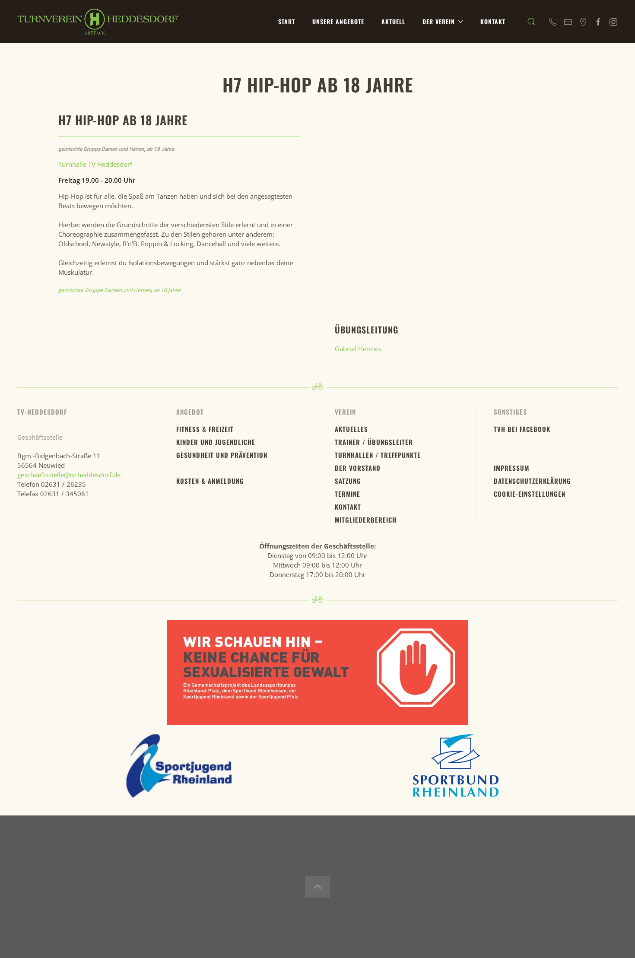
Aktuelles (351, 429)
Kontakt (492, 21)
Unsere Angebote (338, 21)
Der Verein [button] (438, 21)
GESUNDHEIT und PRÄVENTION (221, 455)
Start (286, 21)
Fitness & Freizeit (205, 429)
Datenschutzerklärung (532, 480)
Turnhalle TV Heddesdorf (95, 164)
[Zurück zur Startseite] (97, 21)
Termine (347, 493)
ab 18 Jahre (160, 149)
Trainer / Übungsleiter (374, 442)
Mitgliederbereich (366, 519)
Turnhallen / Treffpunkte (378, 455)
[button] (531, 21)
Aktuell (393, 21)
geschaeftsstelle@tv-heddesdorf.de (69, 474)
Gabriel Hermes (358, 348)
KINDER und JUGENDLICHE (215, 442)
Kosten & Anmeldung (210, 480)
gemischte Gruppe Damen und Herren (101, 149)
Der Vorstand (358, 468)
